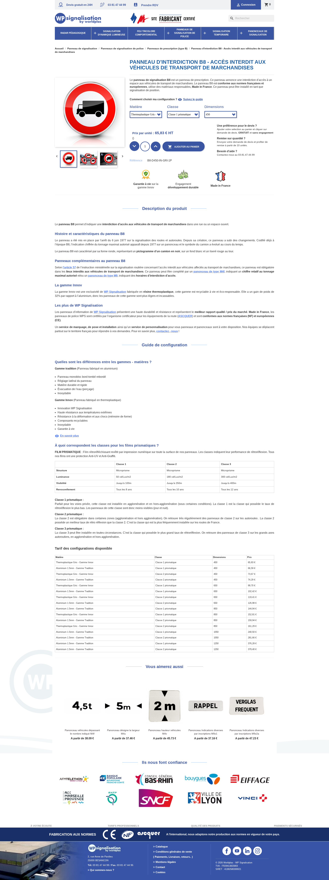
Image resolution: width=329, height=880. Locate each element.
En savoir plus (67, 435)
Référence (136, 160)
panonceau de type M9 (103, 275)
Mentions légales (166, 861)
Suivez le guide (190, 99)
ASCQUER (185, 316)
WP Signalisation (115, 291)
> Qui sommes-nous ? (101, 870)
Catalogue (162, 846)
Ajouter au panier (183, 147)
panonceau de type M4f (208, 271)
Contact (160, 867)
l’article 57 (69, 267)
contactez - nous (167, 331)
